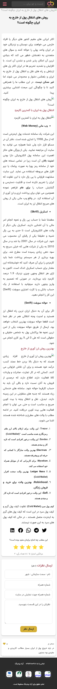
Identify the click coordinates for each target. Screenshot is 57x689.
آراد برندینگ (19, 663)
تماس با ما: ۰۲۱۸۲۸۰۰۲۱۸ (35, 663)
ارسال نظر (28, 629)
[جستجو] (12, 4)
